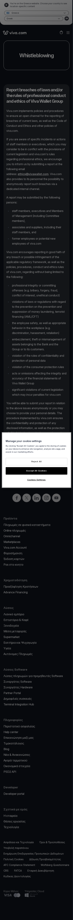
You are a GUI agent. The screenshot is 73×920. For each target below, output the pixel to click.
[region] (36, 460)
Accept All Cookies (36, 470)
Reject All (36, 461)
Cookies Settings (36, 480)
